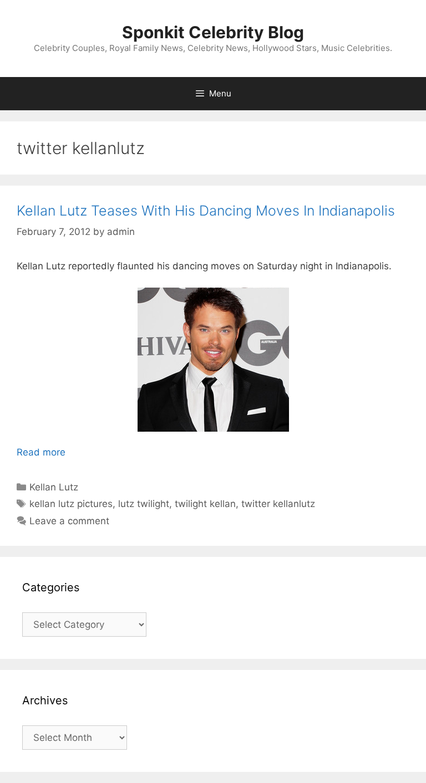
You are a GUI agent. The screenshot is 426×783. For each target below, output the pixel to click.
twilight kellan (205, 503)
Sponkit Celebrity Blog (213, 32)
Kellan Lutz (53, 487)
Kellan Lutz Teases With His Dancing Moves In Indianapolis (206, 210)
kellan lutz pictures (71, 503)
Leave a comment (69, 520)
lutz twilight (143, 503)
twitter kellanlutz (278, 503)
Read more (41, 452)
